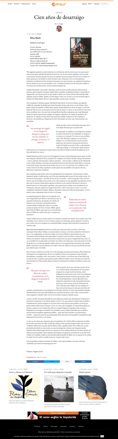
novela (44, 357)
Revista (16, 4)
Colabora (97, 4)
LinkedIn (83, 361)
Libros (34, 4)
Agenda (84, 4)
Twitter (52, 361)
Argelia (39, 357)
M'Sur (90, 4)
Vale (102, 436)
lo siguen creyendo (80, 188)
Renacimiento (42, 50)
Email (67, 361)
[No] (116, 436)
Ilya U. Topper (59, 24)
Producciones (25, 4)
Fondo (10, 4)
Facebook (35, 361)
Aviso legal (54, 426)
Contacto (72, 426)
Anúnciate (63, 426)
